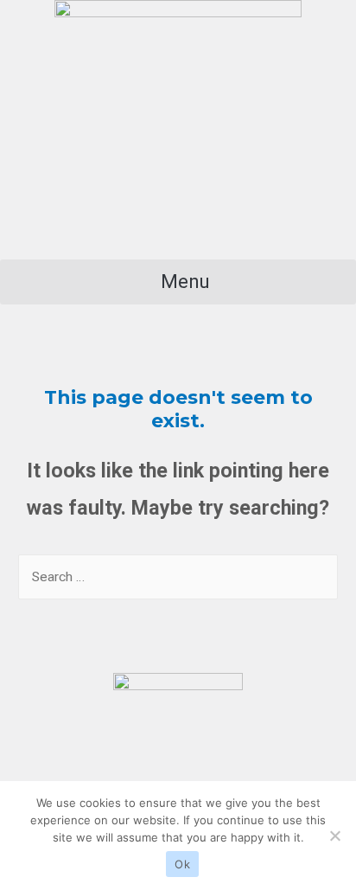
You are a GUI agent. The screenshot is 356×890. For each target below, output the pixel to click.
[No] (334, 835)
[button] (178, 281)
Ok (182, 864)
